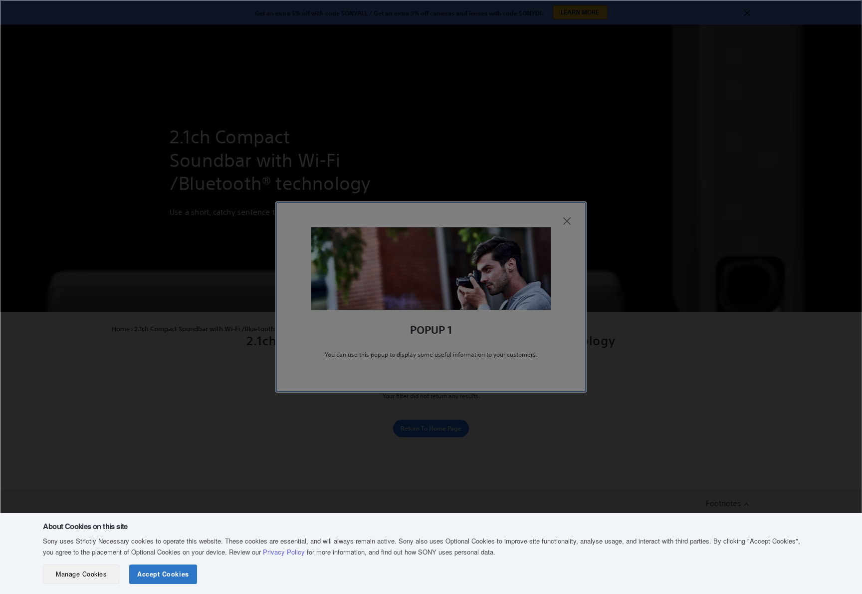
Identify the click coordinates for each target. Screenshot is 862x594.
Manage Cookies (81, 574)
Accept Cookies (163, 574)
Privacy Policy (284, 552)
